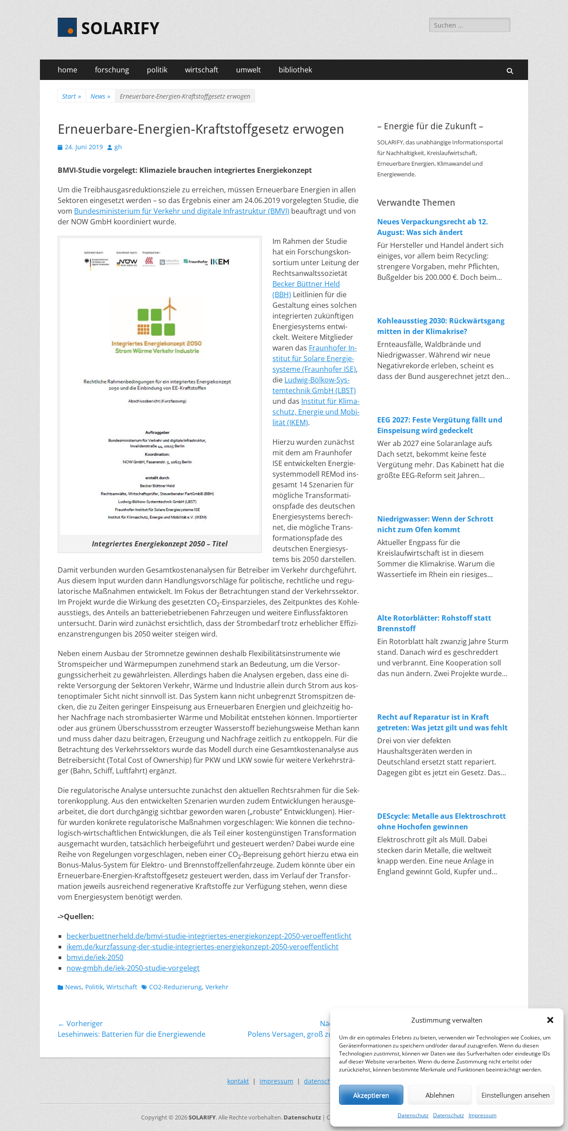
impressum (276, 1081)
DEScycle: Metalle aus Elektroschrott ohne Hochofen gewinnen (441, 821)
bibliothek (295, 70)
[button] (550, 1020)
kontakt (238, 1081)
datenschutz (322, 1081)
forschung (112, 70)
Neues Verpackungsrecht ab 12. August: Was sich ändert (432, 227)
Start (71, 96)
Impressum (483, 1115)
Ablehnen (440, 1095)
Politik (94, 987)
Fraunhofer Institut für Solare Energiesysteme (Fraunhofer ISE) (314, 358)
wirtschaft (201, 70)
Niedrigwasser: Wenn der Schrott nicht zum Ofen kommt (435, 524)
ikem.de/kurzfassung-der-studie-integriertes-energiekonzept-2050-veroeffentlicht (203, 947)
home (67, 70)
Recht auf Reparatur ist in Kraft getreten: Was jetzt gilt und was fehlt (442, 722)
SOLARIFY (120, 28)
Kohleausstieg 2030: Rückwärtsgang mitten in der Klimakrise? (441, 326)
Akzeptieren (371, 1095)
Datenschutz (413, 1115)
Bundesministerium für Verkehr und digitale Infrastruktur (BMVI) (181, 211)
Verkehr (217, 987)
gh (118, 147)
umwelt (248, 70)
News (100, 96)
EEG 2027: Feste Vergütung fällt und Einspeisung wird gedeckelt (439, 425)
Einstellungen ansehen (515, 1095)
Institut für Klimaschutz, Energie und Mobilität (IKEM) (315, 411)
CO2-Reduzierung (175, 987)
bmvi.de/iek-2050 (95, 957)
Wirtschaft (121, 987)
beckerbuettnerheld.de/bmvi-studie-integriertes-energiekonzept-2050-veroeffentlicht (209, 936)
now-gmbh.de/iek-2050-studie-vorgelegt (133, 968)
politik (157, 70)
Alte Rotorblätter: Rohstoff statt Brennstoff (434, 623)
